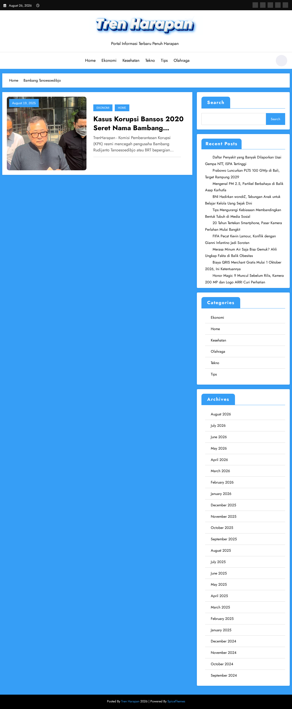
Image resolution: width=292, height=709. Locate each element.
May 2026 (219, 448)
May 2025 (219, 584)
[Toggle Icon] (8, 61)
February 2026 (222, 482)
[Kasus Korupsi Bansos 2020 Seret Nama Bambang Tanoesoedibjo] (46, 133)
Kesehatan (131, 60)
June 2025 (219, 573)
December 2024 (223, 641)
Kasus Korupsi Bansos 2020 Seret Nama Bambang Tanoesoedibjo (138, 123)
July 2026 (218, 425)
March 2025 (220, 607)
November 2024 (223, 652)
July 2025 (218, 561)
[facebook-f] (255, 5)
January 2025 (221, 630)
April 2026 (219, 459)
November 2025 (223, 516)
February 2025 (222, 618)
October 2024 (222, 664)
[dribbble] (270, 5)
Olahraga (182, 60)
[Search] (266, 61)
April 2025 (219, 595)
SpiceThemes (176, 701)
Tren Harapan (130, 701)
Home (90, 60)
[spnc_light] (281, 60)
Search (215, 102)
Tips (164, 60)
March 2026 (220, 471)
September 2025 (224, 539)
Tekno (150, 60)
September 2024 (224, 675)
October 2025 (222, 527)
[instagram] (278, 5)
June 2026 (219, 437)
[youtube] (285, 5)
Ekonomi (109, 60)
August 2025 (221, 550)
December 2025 (223, 505)
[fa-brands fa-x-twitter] (263, 5)
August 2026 (221, 414)
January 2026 (221, 493)
